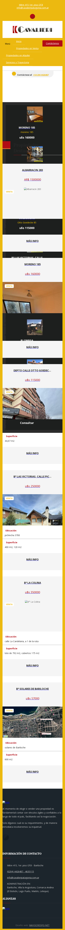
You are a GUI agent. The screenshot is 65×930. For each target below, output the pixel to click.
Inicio (18, 41)
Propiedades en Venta (27, 48)
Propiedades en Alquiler (18, 55)
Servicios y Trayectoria (17, 62)
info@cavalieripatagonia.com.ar (33, 7)
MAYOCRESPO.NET (39, 925)
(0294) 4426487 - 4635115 (20, 871)
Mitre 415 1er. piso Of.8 (31, 4)
